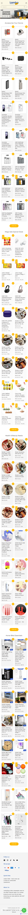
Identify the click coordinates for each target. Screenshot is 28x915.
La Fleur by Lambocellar (10, 880)
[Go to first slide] (24, 18)
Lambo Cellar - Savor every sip (11, 878)
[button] (1, 3)
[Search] (24, 6)
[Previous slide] (20, 18)
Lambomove (7, 882)
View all (14, 225)
